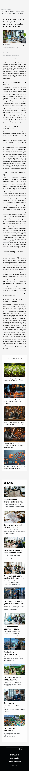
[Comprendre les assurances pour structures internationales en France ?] (14, 618)
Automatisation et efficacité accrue (11, 47)
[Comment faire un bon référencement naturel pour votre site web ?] (14, 434)
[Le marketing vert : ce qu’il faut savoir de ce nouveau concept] (14, 370)
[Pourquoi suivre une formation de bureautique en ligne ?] (14, 457)
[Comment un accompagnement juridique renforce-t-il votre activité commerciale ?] (14, 695)
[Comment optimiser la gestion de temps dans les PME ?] (14, 568)
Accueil (3, 9)
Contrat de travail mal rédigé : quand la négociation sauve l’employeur (13, 528)
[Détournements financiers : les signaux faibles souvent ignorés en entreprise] (14, 491)
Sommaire (7, 45)
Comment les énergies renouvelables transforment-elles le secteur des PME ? (13, 680)
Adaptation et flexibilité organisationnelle (12, 58)
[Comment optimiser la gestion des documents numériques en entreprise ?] (14, 593)
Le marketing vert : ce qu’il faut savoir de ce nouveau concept (14, 379)
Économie (8, 9)
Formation (14, 755)
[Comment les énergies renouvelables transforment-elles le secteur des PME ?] (14, 669)
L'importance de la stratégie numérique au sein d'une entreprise (13, 401)
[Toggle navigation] (4, 2)
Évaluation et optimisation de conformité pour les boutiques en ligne (12, 655)
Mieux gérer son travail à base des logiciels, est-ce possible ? (14, 423)
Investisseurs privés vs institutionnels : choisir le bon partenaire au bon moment (14, 553)
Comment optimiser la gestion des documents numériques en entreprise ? (14, 604)
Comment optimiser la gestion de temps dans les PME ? (13, 578)
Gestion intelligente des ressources (11, 55)
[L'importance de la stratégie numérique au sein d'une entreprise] (14, 391)
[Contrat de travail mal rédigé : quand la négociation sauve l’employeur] (14, 517)
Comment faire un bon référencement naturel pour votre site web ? (13, 445)
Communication (14, 762)
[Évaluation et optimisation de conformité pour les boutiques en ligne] (14, 644)
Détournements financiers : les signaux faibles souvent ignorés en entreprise (13, 503)
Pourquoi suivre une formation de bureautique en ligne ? (14, 467)
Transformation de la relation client (11, 50)
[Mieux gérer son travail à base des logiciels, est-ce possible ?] (14, 413)
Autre (14, 765)
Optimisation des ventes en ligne (10, 52)
